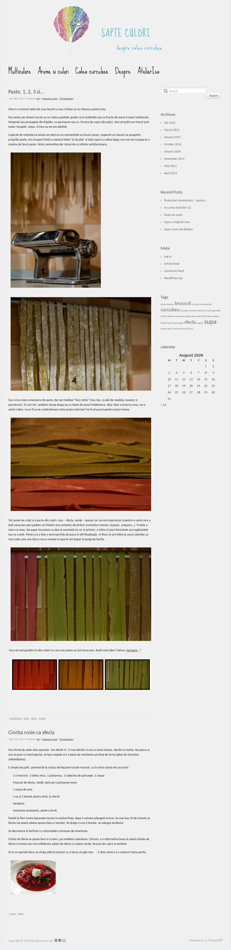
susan (163, 329)
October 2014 (172, 144)
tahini (170, 329)
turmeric (131, 650)
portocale (173, 323)
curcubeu (170, 310)
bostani (170, 304)
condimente (15, 718)
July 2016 (170, 123)
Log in (167, 256)
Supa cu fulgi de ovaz (177, 222)
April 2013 (170, 173)
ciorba (12, 914)
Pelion (209, 316)
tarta (176, 329)
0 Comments (66, 99)
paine (181, 316)
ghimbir (217, 311)
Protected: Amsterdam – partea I (185, 200)
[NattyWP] (213, 940)
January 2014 (172, 151)
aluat (163, 304)
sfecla (34, 718)
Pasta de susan (173, 215)
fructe (209, 311)
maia (170, 316)
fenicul (201, 311)
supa (210, 322)
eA (38, 99)
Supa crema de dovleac (178, 229)
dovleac (184, 311)
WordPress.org (173, 278)
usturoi (183, 329)
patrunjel (201, 316)
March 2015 (171, 130)
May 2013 (170, 166)
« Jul (163, 405)
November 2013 (174, 159)
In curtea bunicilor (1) (177, 208)
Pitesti (164, 323)
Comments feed (174, 271)
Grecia (164, 316)
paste (26, 718)
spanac (42, 718)
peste (216, 316)
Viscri (190, 329)
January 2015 (172, 137)
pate (193, 316)
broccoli (183, 303)
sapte (181, 323)
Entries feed (171, 264)
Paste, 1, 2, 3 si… (26, 92)
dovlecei (193, 311)
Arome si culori (50, 99)
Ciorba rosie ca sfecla (31, 733)
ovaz (175, 316)
